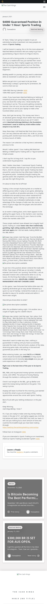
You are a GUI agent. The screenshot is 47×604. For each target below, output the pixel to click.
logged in (20, 452)
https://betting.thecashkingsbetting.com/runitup (20, 427)
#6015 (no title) (23, 598)
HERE (25, 90)
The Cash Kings (23, 592)
